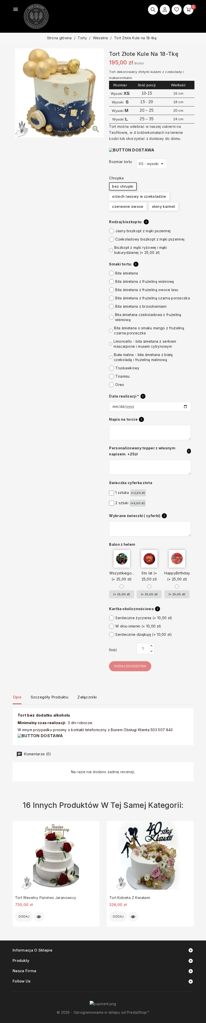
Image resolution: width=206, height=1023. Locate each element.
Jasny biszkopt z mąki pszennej (143, 231)
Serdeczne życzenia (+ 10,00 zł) (143, 618)
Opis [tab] (17, 697)
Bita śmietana (126, 273)
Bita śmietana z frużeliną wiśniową (144, 281)
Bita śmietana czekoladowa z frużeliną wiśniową (148, 317)
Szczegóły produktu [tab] (49, 697)
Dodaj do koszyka (130, 666)
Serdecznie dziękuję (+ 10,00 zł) (143, 634)
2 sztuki (130, 503)
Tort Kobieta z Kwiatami (129, 897)
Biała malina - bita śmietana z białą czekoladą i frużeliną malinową (143, 357)
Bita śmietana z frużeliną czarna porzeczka (152, 298)
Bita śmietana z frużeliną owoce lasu (146, 290)
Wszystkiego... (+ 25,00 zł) (121, 576)
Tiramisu (122, 376)
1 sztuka (130, 492)
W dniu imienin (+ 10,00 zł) (138, 626)
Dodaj (24, 916)
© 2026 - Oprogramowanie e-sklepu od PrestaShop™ (103, 1012)
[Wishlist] (177, 10)
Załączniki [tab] (87, 697)
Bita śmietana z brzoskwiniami (141, 306)
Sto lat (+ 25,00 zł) (149, 576)
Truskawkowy (127, 368)
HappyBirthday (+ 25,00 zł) (177, 576)
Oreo (119, 384)
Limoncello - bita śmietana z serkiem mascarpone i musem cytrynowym (145, 343)
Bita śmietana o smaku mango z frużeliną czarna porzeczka (149, 330)
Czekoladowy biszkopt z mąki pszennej (149, 239)
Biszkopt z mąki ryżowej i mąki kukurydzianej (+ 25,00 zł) (140, 250)
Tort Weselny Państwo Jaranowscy (45, 897)
